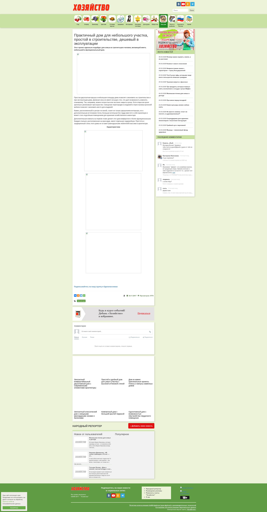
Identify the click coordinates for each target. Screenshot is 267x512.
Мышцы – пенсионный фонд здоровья (173, 131)
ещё (174, 172)
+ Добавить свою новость (141, 426)
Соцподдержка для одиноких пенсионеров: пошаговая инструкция (173, 119)
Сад (78, 24)
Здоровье (121, 24)
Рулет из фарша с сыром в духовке (173, 184)
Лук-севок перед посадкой (172, 100)
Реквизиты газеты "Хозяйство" (152, 494)
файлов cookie (8, 501)
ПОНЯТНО (14, 508)
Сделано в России (180, 25)
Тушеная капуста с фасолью (173, 82)
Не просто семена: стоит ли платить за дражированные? (173, 113)
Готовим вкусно (112, 25)
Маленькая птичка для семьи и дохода (174, 94)
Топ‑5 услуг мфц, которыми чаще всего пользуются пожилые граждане (175, 76)
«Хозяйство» (191, 509)
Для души (146, 24)
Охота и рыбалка (172, 25)
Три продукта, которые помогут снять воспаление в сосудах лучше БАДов (174, 87)
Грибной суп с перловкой (172, 125)
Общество (155, 24)
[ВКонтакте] (179, 4)
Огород (86, 24)
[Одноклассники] (188, 4)
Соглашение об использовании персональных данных (176, 507)
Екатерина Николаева (171, 156)
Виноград (95, 24)
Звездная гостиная (138, 25)
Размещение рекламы (154, 491)
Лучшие (84, 337)
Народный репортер (153, 489)
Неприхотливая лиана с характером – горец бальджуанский (172, 69)
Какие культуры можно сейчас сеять (174, 106)
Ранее (92, 337)
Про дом (163, 24)
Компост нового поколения (173, 64)
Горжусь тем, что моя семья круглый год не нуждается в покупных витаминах (185, 193)
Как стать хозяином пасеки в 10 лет (173, 151)
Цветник (103, 24)
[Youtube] (183, 4)
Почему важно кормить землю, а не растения (175, 58)
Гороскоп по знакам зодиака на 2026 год (175, 160)
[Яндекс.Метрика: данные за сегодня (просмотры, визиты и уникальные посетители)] (186, 488)
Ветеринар (129, 24)
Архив (189, 24)
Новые (76, 337)
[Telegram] (192, 4)
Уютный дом (81, 301)
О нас (148, 497)
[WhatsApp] (84, 295)
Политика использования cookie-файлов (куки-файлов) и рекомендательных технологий (162, 505)
